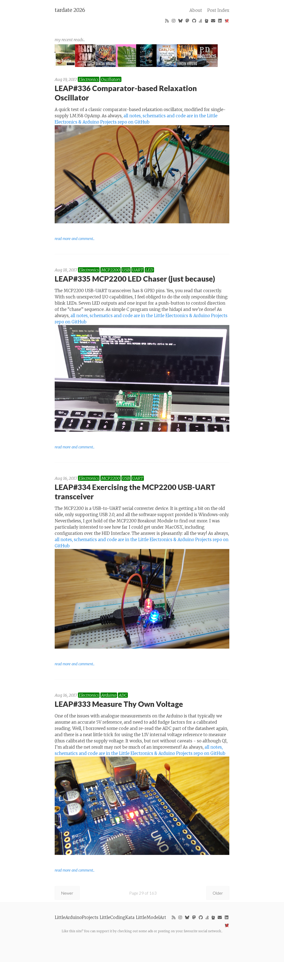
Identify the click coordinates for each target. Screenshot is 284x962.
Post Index (218, 10)
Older (218, 892)
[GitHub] (194, 21)
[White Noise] (65, 65)
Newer (67, 892)
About (195, 10)
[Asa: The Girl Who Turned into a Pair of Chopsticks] (126, 65)
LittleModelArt (151, 917)
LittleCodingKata (117, 917)
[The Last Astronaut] (146, 65)
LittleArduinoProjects (76, 917)
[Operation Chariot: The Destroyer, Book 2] (105, 65)
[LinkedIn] (220, 21)
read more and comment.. (74, 239)
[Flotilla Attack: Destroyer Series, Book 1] (187, 65)
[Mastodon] (187, 21)
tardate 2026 (70, 10)
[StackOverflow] (200, 21)
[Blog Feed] (167, 21)
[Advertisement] (142, 943)
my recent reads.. (70, 39)
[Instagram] (173, 21)
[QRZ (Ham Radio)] (206, 21)
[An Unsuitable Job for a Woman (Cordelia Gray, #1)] (207, 65)
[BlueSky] (180, 21)
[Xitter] (226, 21)
